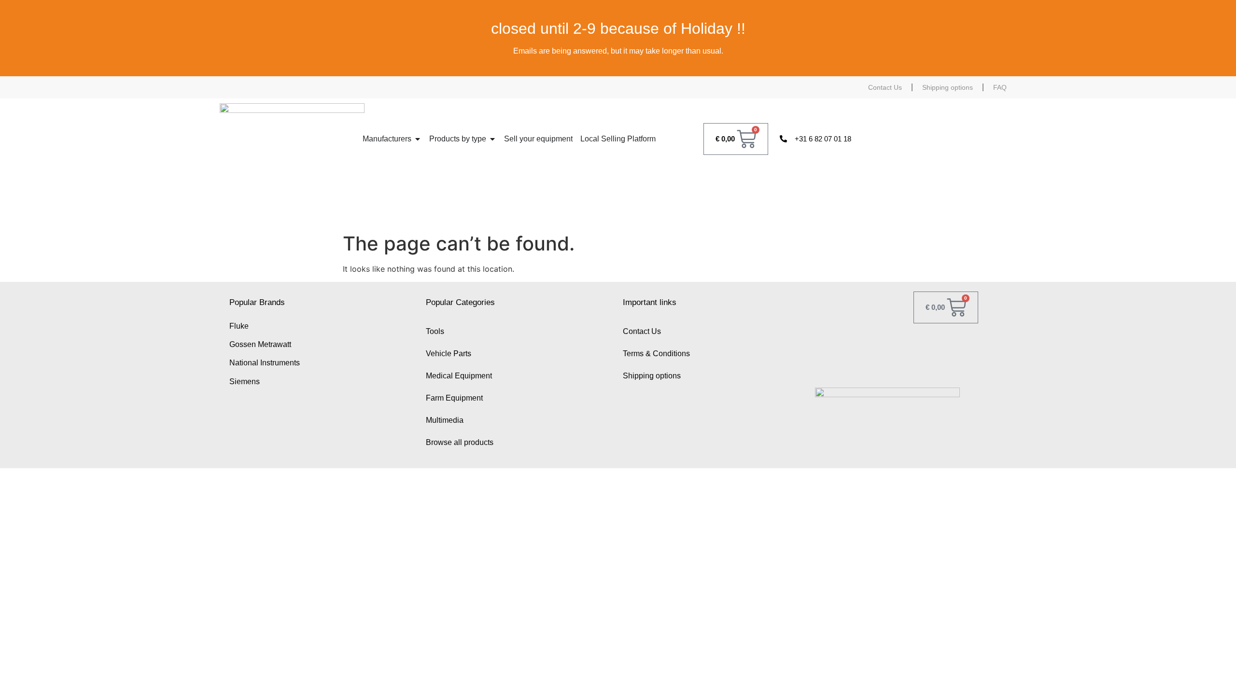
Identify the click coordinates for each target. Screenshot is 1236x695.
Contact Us (885, 87)
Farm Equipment (454, 398)
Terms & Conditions (656, 353)
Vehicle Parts (448, 353)
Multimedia (445, 420)
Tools (435, 331)
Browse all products (459, 442)
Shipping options (947, 87)
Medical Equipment (459, 376)
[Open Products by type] (492, 139)
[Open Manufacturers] (417, 139)
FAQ (1000, 87)
